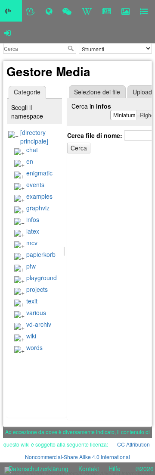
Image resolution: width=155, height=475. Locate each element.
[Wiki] (87, 11)
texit (31, 301)
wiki (31, 335)
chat (32, 149)
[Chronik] (48, 11)
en (29, 161)
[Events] (67, 11)
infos (32, 219)
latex (32, 231)
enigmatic (39, 173)
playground (41, 277)
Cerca (72, 48)
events (35, 184)
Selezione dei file (97, 92)
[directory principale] (34, 136)
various (36, 312)
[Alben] (125, 11)
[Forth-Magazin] (106, 11)
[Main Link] (11, 11)
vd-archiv (38, 324)
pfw (31, 266)
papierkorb (41, 254)
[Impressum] (144, 11)
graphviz (38, 207)
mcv (31, 242)
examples (39, 196)
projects (37, 289)
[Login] (7, 32)
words (34, 347)
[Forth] (31, 11)
